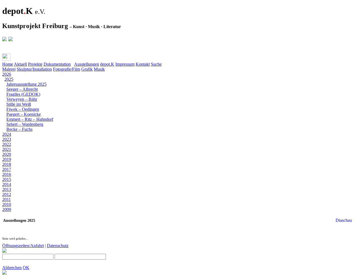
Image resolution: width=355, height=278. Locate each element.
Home (7, 64)
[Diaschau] (4, 214)
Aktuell (20, 64)
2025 (8, 79)
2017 (6, 169)
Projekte (35, 64)
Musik (99, 69)
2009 (6, 209)
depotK (107, 64)
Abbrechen (12, 267)
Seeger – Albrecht (22, 89)
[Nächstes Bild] (15, 214)
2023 (6, 139)
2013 (6, 189)
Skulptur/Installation (34, 69)
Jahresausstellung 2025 (26, 84)
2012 (6, 194)
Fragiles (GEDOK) (23, 94)
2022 (6, 144)
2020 (6, 154)
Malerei (9, 69)
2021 (6, 149)
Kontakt (143, 64)
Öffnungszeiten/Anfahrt (23, 245)
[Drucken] (6, 57)
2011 (6, 199)
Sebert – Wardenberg (24, 124)
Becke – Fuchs (19, 129)
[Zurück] (17, 58)
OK (26, 267)
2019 (6, 159)
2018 (6, 164)
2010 (6, 204)
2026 (6, 74)
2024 (6, 134)
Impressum (125, 64)
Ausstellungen (86, 64)
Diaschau (344, 220)
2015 (6, 179)
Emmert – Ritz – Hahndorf (29, 119)
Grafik (87, 69)
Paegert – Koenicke (23, 114)
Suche (156, 64)
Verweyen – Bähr (21, 99)
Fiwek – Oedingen (22, 109)
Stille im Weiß (18, 104)
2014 (6, 184)
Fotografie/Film (66, 69)
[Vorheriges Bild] (10, 214)
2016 (6, 174)
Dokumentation (57, 64)
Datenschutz (58, 245)
